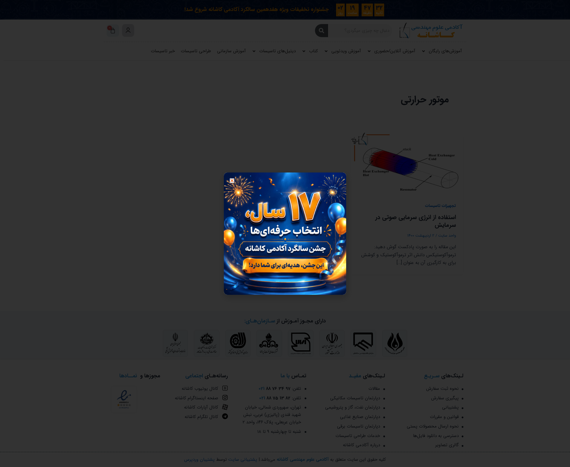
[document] (285, 233)
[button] (232, 180)
